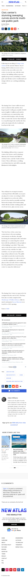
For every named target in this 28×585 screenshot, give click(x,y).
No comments (15, 391)
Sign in (5, 488)
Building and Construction (14, 381)
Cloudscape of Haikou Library (10, 300)
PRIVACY (4, 556)
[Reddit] (12, 29)
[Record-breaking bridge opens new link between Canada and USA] (14, 441)
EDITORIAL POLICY (6, 544)
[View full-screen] (26, 35)
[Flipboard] (15, 29)
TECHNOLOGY (19, 542)
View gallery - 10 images (14, 59)
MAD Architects (10, 375)
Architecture (5, 9)
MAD (7, 308)
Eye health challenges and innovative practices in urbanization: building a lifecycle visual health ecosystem (13, 352)
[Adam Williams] (4, 399)
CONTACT (4, 558)
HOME (3, 538)
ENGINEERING (9, 6)
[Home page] (14, 2)
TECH (3, 6)
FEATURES (4, 547)
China (21, 375)
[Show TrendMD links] (25, 366)
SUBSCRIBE (4, 540)
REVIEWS (4, 549)
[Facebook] (3, 29)
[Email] (18, 29)
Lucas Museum (17, 302)
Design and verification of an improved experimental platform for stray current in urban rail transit (13, 344)
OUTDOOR (17, 6)
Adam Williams (13, 398)
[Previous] (3, 449)
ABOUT (3, 542)
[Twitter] (6, 29)
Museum (8, 378)
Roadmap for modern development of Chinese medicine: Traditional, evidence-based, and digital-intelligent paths (13, 359)
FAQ (3, 563)
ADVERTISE (4, 551)
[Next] (24, 449)
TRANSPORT (19, 544)
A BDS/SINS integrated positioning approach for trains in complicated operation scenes (14, 323)
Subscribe (14, 524)
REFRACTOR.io (19, 547)
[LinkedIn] (9, 29)
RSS (3, 560)
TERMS (3, 554)
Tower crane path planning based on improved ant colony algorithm (13, 330)
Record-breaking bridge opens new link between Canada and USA (14, 451)
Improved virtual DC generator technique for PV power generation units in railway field (14, 337)
